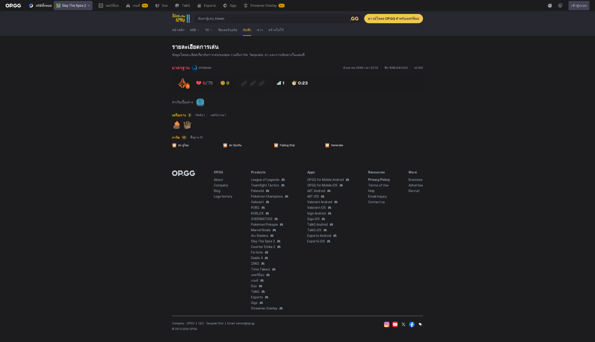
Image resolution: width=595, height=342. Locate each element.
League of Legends (265, 180)
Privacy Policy (379, 180)
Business (416, 180)
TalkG (255, 291)
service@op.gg (245, 323)
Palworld (257, 191)
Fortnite (257, 252)
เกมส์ (254, 280)
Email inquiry (377, 196)
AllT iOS (313, 196)
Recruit (414, 191)
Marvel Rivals (261, 230)
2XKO (255, 263)
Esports (257, 297)
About (218, 180)
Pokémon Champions (267, 196)
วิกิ (207, 30)
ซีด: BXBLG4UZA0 (396, 68)
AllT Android (316, 191)
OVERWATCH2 (261, 219)
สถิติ (193, 30)
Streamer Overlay (264, 308)
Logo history (223, 196)
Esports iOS (316, 241)
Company (221, 185)
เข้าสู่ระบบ (579, 5)
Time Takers (260, 269)
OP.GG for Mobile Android (325, 180)
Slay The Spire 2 (74, 5)
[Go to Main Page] (13, 5)
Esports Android (319, 236)
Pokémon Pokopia (264, 224)
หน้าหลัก (178, 30)
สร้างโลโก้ (276, 30)
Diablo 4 (257, 258)
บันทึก (247, 30)
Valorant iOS (316, 207)
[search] (354, 18)
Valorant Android (319, 202)
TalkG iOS (314, 230)
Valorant (257, 202)
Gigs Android (316, 213)
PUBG (255, 207)
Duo (254, 286)
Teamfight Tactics (265, 185)
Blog (217, 191)
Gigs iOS (313, 219)
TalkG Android (317, 224)
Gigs (254, 303)
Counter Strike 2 (263, 247)
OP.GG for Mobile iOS (322, 185)
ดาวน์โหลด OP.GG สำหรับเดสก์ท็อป (393, 18)
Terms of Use (378, 185)
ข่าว (260, 30)
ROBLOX (257, 213)
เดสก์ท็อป (257, 275)
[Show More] (550, 5)
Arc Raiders (259, 236)
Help (371, 191)
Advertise (416, 185)
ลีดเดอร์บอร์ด (227, 30)
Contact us (376, 202)
